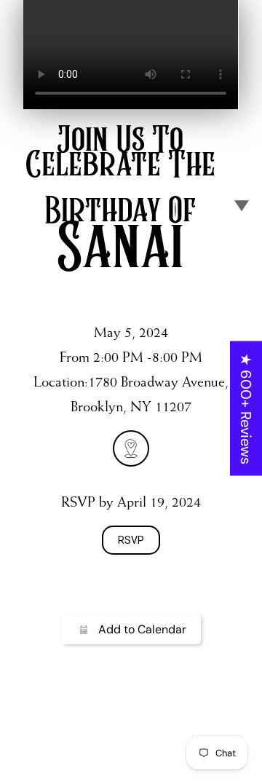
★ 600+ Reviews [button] (246, 408)
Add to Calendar (142, 629)
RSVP (131, 540)
